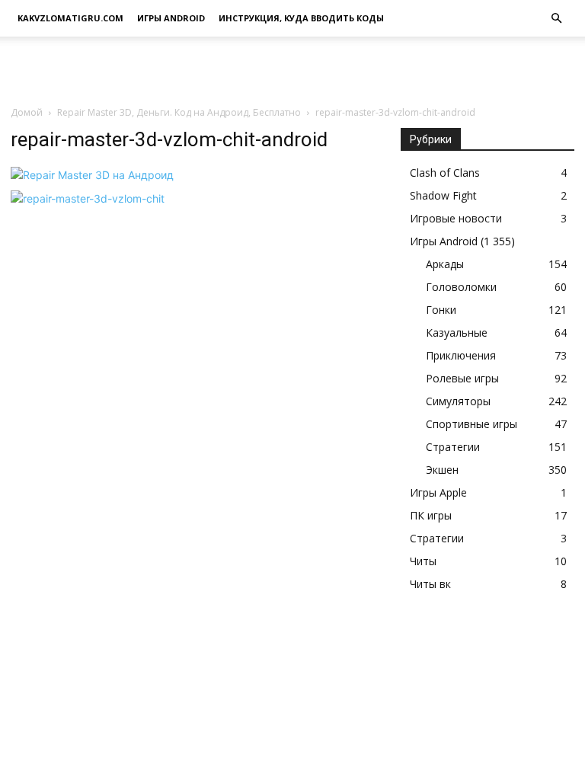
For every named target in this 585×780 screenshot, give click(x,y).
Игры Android (171, 18)
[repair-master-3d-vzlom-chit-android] (92, 174)
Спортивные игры (471, 424)
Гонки (441, 309)
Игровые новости (456, 218)
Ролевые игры (462, 378)
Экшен (442, 469)
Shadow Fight (443, 195)
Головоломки (461, 287)
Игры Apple (438, 492)
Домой (27, 112)
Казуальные (457, 332)
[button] (556, 18)
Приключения (461, 355)
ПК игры (431, 515)
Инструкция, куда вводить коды (301, 18)
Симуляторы (458, 401)
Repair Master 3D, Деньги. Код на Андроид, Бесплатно (179, 112)
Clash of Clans (445, 172)
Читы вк (430, 584)
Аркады (445, 264)
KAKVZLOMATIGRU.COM (70, 18)
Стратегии (453, 447)
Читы (423, 561)
